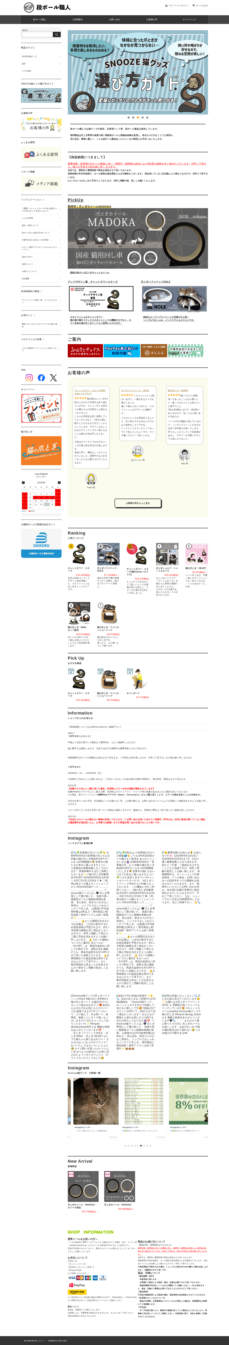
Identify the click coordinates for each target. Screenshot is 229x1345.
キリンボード (133, 693)
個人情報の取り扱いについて (34, 1341)
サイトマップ (189, 19)
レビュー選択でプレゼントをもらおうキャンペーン (39, 248)
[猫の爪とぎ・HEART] (197, 554)
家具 (24, 64)
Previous (65, 72)
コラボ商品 (26, 71)
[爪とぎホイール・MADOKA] (119, 1186)
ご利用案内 (77, 19)
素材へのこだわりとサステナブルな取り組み (39, 325)
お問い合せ (114, 19)
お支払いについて (29, 271)
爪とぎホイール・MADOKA (117, 1205)
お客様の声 (151, 19)
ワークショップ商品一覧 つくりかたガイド (39, 301)
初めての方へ (27, 257)
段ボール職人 (39, 19)
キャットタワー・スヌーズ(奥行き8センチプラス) (90, 392)
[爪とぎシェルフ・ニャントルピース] (167, 554)
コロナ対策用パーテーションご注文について (39, 349)
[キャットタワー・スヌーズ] (79, 554)
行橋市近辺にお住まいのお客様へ (36, 240)
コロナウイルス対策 (31, 339)
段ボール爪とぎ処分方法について (36, 233)
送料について (27, 264)
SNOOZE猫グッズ (29, 56)
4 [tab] (142, 117)
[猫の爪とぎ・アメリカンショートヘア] (108, 613)
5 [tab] (147, 117)
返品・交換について (30, 225)
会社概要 (25, 279)
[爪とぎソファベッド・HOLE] (108, 554)
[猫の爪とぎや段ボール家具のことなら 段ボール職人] (47, 13)
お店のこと (27, 315)
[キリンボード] (138, 679)
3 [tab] (137, 117)
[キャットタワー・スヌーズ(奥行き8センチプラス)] (138, 554)
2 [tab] (133, 117)
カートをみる (202, 5)
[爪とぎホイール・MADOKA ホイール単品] (83, 1186)
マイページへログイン (179, 5)
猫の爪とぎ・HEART (178, 390)
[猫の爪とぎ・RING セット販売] (79, 613)
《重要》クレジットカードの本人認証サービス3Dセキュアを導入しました (39, 209)
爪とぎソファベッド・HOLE (135, 390)
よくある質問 (27, 218)
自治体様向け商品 (30, 291)
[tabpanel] (138, 72)
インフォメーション (31, 199)
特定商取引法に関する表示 (57, 1341)
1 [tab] (128, 117)
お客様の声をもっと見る (138, 503)
